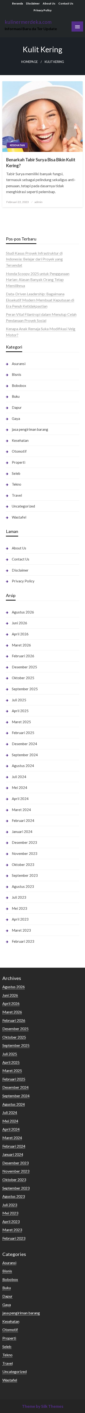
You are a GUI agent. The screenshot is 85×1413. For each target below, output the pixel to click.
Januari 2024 (22, 831)
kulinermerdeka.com (28, 22)
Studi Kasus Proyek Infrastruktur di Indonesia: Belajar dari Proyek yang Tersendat (34, 259)
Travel (17, 495)
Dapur (17, 407)
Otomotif (19, 451)
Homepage (29, 62)
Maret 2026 (21, 645)
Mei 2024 (19, 787)
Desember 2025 (24, 667)
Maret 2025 (21, 722)
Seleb (16, 473)
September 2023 (25, 875)
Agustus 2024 (23, 765)
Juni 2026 (19, 623)
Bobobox (19, 385)
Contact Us (65, 3)
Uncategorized (23, 506)
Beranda (17, 3)
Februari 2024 (23, 820)
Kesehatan (17, 145)
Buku (16, 396)
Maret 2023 (21, 930)
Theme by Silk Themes (42, 1406)
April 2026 (20, 634)
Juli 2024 (19, 777)
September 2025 (25, 689)
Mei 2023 (19, 908)
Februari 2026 (23, 656)
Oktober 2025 (23, 678)
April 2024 (20, 798)
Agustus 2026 (23, 612)
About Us (49, 3)
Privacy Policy (42, 10)
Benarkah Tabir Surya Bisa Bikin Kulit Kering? (40, 162)
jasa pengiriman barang (30, 429)
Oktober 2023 (23, 864)
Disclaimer (33, 3)
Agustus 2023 (23, 886)
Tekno (16, 484)
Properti (18, 462)
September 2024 (25, 755)
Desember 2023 (24, 842)
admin (38, 202)
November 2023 (24, 853)
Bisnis (16, 374)
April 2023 (20, 919)
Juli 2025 (19, 700)
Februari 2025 (23, 733)
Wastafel (19, 517)
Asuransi (19, 363)
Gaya (16, 418)
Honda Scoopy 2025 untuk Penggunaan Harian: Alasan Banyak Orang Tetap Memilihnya (37, 279)
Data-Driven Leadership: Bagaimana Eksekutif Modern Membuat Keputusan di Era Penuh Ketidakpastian (40, 300)
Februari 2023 (23, 941)
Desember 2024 (24, 744)
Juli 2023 (19, 897)
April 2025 (20, 711)
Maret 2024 (21, 810)
